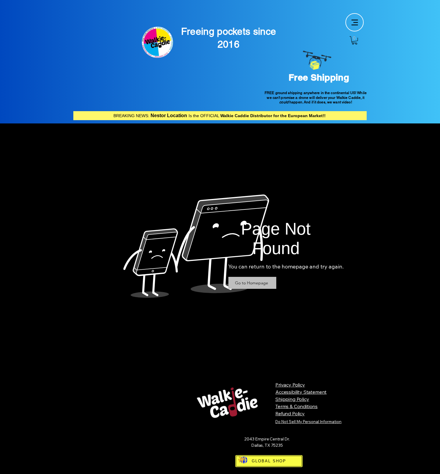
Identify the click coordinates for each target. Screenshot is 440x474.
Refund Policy (290, 413)
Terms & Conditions (296, 406)
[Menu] (354, 22)
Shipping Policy (292, 399)
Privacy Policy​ (290, 385)
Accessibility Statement (301, 392)
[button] (354, 40)
